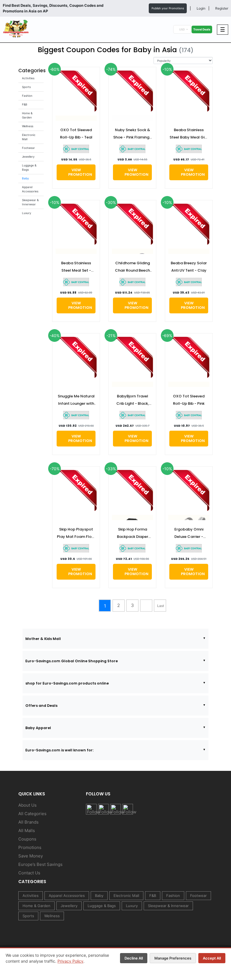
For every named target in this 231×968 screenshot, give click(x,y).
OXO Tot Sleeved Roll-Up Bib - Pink (189, 399)
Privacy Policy (70, 961)
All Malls (26, 830)
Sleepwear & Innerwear (168, 905)
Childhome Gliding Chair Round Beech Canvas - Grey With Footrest (132, 267)
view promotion (80, 172)
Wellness (27, 126)
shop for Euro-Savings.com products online (67, 683)
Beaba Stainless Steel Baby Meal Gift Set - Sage (189, 134)
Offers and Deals (41, 705)
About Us (27, 805)
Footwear (28, 147)
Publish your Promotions (168, 8)
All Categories (32, 813)
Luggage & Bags (102, 905)
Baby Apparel (38, 727)
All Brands (28, 822)
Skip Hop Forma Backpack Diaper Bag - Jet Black (132, 533)
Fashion (27, 95)
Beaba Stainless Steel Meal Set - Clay (76, 267)
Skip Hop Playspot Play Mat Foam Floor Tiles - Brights (76, 533)
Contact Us (29, 872)
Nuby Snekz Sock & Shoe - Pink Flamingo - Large (132, 134)
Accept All (212, 958)
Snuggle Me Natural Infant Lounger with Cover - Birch (76, 400)
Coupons (27, 839)
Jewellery (28, 156)
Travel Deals (201, 29)
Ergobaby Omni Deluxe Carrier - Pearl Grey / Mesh (188, 533)
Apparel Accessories (67, 895)
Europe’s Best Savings (40, 864)
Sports (26, 87)
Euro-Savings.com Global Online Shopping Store (71, 661)
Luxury (26, 213)
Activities (28, 78)
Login (200, 8)
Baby (25, 178)
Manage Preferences (172, 958)
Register (221, 8)
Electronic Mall (126, 895)
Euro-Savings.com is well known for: (59, 750)
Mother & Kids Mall (43, 638)
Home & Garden (36, 905)
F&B (24, 104)
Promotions (29, 847)
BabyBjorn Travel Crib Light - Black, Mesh (132, 400)
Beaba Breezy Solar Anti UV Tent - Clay (189, 266)
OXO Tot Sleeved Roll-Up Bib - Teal (76, 133)
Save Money (30, 856)
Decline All (134, 958)
